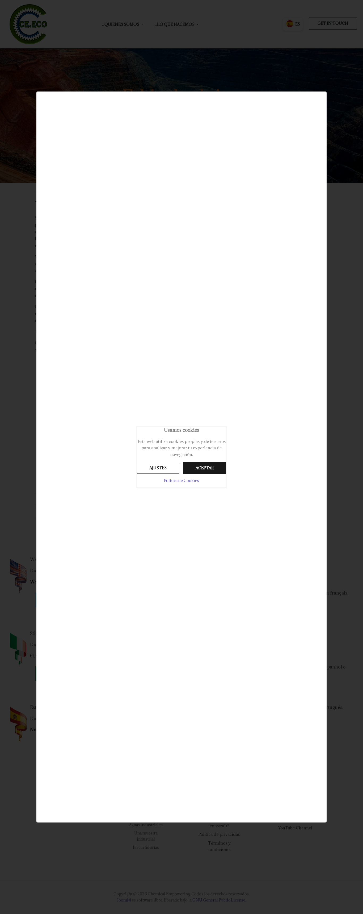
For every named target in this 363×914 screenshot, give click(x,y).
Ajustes (158, 467)
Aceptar (205, 467)
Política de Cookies (181, 480)
